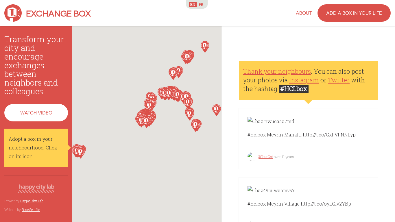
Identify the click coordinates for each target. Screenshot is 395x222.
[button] (205, 47)
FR (201, 4)
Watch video (36, 112)
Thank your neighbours (277, 71)
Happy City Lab (31, 201)
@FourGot (265, 156)
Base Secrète (31, 209)
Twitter (339, 80)
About (304, 13)
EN (192, 4)
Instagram (304, 80)
